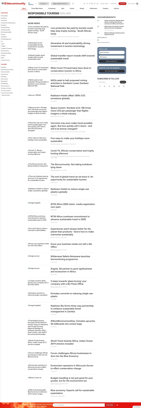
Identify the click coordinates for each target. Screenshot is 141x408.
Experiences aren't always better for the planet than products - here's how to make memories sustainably (72, 232)
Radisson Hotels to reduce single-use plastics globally (70, 190)
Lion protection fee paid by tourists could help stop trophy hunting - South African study (72, 31)
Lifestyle (3, 46)
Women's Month (5, 72)
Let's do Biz (137, 407)
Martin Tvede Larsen (56, 383)
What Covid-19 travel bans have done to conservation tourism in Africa (71, 69)
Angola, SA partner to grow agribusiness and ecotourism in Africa (71, 270)
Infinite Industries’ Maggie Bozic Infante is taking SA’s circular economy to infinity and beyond (114, 22)
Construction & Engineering (8, 23)
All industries (4, 15)
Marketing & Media (6, 53)
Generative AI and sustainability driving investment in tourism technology (70, 44)
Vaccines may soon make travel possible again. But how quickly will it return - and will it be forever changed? (71, 126)
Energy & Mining (5, 27)
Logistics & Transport (6, 48)
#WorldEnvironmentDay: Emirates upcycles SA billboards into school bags (73, 322)
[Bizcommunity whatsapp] (97, 3)
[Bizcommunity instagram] (92, 3)
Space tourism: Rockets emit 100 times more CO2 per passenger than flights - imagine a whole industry (71, 111)
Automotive (4, 20)
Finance (3, 34)
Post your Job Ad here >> (112, 71)
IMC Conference (5, 86)
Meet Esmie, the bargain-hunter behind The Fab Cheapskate (114, 27)
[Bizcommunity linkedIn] (84, 3)
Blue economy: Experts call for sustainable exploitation (72, 392)
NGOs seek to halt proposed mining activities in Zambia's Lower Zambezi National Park (70, 83)
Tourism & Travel (5, 60)
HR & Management (6, 39)
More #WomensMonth (103, 42)
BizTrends (3, 67)
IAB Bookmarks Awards (7, 69)
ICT (2, 41)
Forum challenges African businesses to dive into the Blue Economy (71, 354)
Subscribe (123, 82)
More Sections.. (6, 95)
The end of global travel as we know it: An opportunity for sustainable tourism (72, 178)
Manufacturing (5, 50)
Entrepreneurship (5, 30)
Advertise (113, 3)
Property (3, 55)
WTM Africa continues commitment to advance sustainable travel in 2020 (70, 218)
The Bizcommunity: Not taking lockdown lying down (71, 166)
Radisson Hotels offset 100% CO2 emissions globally (68, 97)
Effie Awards (4, 79)
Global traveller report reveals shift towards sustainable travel (73, 57)
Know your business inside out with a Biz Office (71, 245)
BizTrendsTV (4, 81)
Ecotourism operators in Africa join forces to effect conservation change (72, 367)
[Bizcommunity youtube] (95, 3)
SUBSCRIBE (109, 405)
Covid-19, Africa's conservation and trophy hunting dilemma (72, 152)
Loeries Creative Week (7, 93)
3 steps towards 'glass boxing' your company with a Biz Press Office (69, 282)
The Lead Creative (6, 90)
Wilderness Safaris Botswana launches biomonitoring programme (70, 258)
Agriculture (4, 18)
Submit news (104, 3)
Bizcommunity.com (56, 170)
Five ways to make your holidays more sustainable (70, 139)
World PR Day (4, 83)
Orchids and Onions (6, 88)
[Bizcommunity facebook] (89, 3)
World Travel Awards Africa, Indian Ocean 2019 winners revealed (72, 342)
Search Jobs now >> (112, 61)
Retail (2, 57)
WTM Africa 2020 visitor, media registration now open (73, 205)
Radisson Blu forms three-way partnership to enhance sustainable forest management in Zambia (72, 309)
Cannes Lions (4, 74)
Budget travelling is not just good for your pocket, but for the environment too (72, 379)
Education (3, 25)
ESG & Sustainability (6, 32)
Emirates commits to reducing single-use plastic (72, 295)
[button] (73, 3)
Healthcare (4, 36)
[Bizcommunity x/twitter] (87, 3)
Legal (2, 43)
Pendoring (3, 76)
